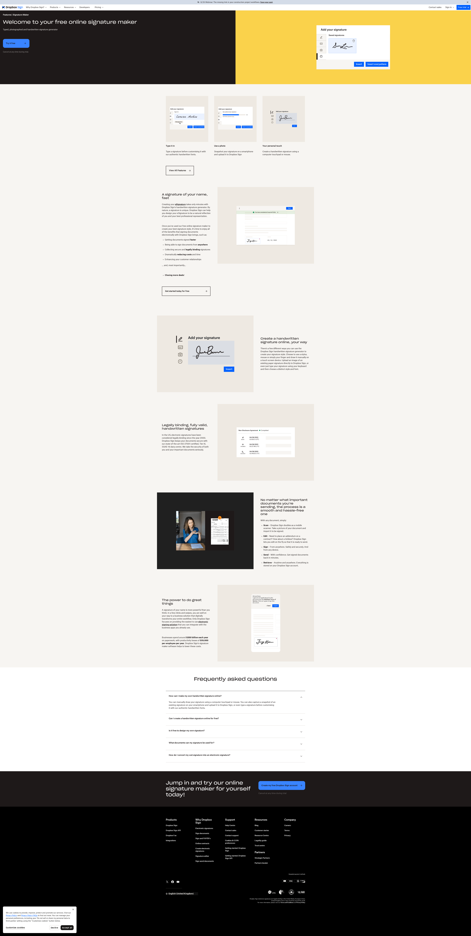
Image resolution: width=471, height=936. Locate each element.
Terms (287, 830)
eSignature (180, 204)
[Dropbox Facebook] (172, 881)
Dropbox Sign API (173, 830)
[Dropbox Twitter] (167, 881)
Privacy (287, 835)
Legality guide (261, 841)
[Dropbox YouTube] (178, 881)
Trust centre (260, 846)
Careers (287, 825)
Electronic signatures (204, 828)
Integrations (171, 841)
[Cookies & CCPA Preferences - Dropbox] (40, 920)
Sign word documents (204, 861)
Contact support (232, 835)
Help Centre (230, 825)
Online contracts (202, 843)
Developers (84, 7)
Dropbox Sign (171, 825)
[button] (36, 7)
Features (7, 15)
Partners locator (261, 863)
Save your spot (266, 2)
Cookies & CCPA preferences (232, 842)
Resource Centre (262, 835)
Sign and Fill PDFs (203, 838)
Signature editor (202, 856)
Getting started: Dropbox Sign (235, 849)
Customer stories (262, 830)
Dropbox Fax (171, 835)
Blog (256, 825)
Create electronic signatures (202, 850)
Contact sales (435, 7)
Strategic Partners (262, 858)
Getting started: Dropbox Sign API (235, 857)
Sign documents (202, 833)
